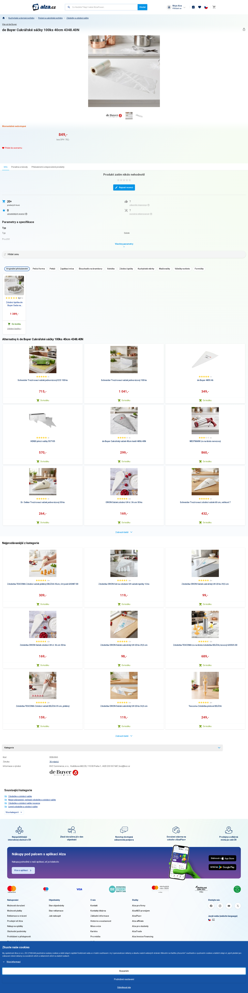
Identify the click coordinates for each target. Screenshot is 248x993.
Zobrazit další (121, 532)
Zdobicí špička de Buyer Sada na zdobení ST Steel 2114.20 (14, 304)
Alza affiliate (138, 921)
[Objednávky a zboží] (193, 7)
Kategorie (9, 748)
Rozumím (124, 971)
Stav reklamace (56, 911)
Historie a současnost (100, 921)
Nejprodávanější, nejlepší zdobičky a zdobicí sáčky (32, 800)
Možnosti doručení (16, 905)
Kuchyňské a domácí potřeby (21, 18)
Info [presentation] (5, 167)
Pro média (95, 936)
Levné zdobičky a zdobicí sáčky (23, 807)
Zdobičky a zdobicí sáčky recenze (24, 803)
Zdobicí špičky (14, 329)
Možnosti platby (14, 911)
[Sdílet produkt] (244, 29)
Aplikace (94, 942)
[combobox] (101, 7)
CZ (213, 919)
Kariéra (93, 931)
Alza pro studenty (140, 926)
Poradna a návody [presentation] (19, 167)
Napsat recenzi (126, 187)
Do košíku (44, 400)
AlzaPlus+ (137, 916)
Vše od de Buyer (9, 24)
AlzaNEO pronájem (141, 911)
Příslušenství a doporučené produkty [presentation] (48, 167)
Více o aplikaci (21, 870)
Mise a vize (95, 926)
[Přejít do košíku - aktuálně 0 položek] (214, 7)
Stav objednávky (56, 905)
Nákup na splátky (15, 926)
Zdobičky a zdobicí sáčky (77, 18)
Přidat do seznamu (13, 148)
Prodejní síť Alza (15, 921)
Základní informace (99, 916)
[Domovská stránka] (3, 18)
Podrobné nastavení (124, 979)
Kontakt (93, 905)
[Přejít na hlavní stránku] (44, 7)
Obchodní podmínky (16, 931)
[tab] (5, 167)
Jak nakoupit (55, 916)
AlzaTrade (137, 931)
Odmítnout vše (124, 987)
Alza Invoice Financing (142, 936)
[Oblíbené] (199, 7)
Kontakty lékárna (98, 911)
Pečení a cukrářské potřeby (50, 18)
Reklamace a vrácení (17, 916)
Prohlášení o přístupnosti (19, 936)
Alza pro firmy (138, 905)
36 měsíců (54, 762)
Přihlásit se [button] (177, 8)
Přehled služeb (14, 942)
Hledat (142, 7)
